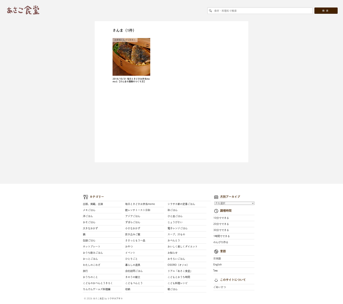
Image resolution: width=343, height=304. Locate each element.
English (217, 264)
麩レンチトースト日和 (137, 210)
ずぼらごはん (132, 222)
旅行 (85, 271)
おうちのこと (90, 277)
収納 (127, 289)
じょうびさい (175, 222)
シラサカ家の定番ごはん (181, 204)
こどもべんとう (134, 283)
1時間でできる (221, 236)
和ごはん (173, 210)
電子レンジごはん (178, 228)
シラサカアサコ (115, 298)
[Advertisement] (137, 124)
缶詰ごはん (89, 240)
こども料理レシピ (178, 283)
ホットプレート (91, 246)
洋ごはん (88, 216)
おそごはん (89, 222)
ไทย (215, 270)
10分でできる (221, 218)
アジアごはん (132, 216)
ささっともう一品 (135, 240)
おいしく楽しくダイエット (183, 246)
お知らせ (173, 252)
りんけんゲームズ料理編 (96, 289)
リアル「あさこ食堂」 (180, 271)
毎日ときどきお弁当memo (140, 204)
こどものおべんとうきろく (98, 283)
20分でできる (221, 224)
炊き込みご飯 (132, 234)
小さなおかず (132, 228)
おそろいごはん (176, 259)
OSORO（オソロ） (178, 265)
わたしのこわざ (91, 265)
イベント (130, 252)
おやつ (129, 246)
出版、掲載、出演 (93, 204)
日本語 (217, 258)
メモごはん (89, 210)
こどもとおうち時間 (179, 277)
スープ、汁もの (176, 234)
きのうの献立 (132, 277)
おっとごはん (90, 259)
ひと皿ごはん (175, 216)
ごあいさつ (219, 287)
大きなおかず (90, 228)
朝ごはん (173, 289)
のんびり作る (220, 242)
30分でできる (221, 230)
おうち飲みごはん (93, 252)
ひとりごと (131, 259)
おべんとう (174, 240)
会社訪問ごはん (134, 271)
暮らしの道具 (132, 265)
